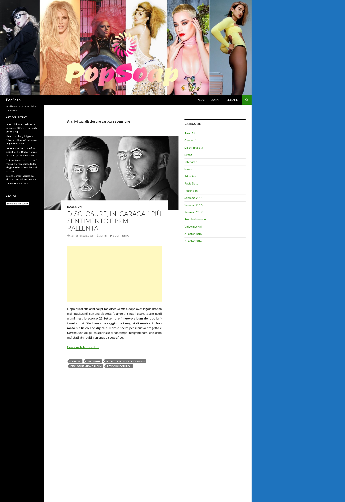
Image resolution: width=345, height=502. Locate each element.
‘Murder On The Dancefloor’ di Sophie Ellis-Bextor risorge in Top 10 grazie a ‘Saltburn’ (21, 152)
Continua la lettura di (83, 347)
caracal (75, 361)
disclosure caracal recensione (125, 361)
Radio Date (191, 183)
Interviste (190, 162)
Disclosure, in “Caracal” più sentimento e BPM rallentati (114, 221)
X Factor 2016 (193, 241)
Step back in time (195, 219)
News (188, 169)
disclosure (93, 361)
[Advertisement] (114, 274)
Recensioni (74, 206)
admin (103, 235)
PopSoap (13, 100)
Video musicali (193, 226)
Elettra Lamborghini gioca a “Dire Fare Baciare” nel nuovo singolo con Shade (21, 140)
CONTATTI (216, 100)
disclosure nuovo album (86, 366)
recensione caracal (119, 366)
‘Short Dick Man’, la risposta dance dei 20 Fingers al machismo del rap (22, 128)
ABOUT (201, 100)
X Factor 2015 (193, 233)
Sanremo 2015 (193, 197)
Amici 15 (189, 133)
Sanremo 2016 (193, 205)
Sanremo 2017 (193, 212)
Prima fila (190, 176)
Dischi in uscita (193, 147)
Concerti (189, 140)
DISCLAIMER (233, 100)
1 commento (121, 235)
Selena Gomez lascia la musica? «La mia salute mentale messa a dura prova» (21, 179)
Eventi (188, 154)
